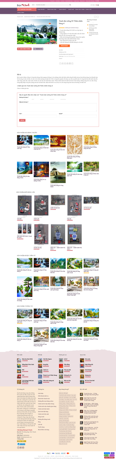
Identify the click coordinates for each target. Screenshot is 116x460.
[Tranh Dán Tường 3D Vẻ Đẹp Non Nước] (91, 332)
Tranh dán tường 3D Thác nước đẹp (23, 147)
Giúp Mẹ (69, 219)
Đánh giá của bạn (23, 97)
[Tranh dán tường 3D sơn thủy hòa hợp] (74, 332)
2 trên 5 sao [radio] (29, 99)
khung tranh (72, 405)
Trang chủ (52, 1)
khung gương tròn (71, 403)
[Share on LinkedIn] (70, 63)
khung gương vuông (63, 405)
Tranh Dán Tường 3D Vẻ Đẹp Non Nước (91, 339)
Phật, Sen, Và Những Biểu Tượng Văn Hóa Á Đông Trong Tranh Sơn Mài (90, 412)
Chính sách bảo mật (43, 414)
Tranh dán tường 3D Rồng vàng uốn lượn (90, 147)
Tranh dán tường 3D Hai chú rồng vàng (57, 150)
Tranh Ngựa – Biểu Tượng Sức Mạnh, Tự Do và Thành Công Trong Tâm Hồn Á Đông (91, 405)
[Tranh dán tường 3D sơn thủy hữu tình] (58, 332)
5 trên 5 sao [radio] (57, 99)
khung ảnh (70, 416)
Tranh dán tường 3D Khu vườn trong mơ (91, 174)
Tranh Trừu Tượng (80, 9)
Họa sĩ (72, 401)
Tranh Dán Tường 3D (29, 16)
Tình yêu (68, 441)
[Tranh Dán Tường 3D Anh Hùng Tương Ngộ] (41, 334)
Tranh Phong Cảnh (51, 9)
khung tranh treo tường (64, 414)
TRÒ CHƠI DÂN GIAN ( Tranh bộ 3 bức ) (24, 237)
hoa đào (67, 401)
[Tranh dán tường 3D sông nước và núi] (58, 314)
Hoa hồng (61, 399)
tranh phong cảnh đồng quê (65, 433)
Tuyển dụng (76, 1)
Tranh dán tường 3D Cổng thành (56, 186)
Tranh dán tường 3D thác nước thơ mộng (24, 300)
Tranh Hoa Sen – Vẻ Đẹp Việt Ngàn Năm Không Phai (91, 394)
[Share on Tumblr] (72, 63)
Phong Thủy (89, 9)
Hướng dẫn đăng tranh (44, 419)
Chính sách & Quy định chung (46, 403)
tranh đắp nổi (62, 441)
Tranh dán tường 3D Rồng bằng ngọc (73, 157)
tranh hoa (61, 426)
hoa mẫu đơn (62, 401)
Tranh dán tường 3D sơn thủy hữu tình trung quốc (74, 319)
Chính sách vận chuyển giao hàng (47, 406)
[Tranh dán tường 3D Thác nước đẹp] (41, 313)
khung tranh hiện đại (64, 412)
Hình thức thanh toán (44, 398)
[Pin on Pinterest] (67, 63)
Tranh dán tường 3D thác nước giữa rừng (41, 290)
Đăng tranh (82, 1)
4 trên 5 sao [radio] (47, 99)
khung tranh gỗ (72, 409)
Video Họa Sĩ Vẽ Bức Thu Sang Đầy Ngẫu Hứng (90, 434)
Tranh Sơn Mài (62, 9)
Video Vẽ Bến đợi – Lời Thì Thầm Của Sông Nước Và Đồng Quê (91, 429)
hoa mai (74, 399)
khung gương (62, 403)
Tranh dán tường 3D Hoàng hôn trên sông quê (90, 289)
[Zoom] (19, 42)
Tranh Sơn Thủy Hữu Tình (43, 16)
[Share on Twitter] (63, 63)
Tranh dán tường (70, 424)
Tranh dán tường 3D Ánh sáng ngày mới (74, 175)
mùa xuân (66, 418)
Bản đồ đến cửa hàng (43, 429)
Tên (20, 113)
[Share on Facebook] (60, 63)
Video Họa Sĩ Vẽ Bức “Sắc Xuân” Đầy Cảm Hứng (90, 438)
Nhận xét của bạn (23, 102)
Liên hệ (62, 1)
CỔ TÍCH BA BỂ (87, 208)
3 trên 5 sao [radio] (37, 99)
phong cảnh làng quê (64, 420)
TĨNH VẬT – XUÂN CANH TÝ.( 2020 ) (57, 248)
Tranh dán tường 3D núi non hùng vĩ (24, 270)
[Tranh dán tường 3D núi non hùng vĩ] (24, 332)
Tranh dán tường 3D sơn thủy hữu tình (57, 272)
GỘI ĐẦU (19, 219)
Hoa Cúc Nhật (72, 397)
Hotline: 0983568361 (109, 457)
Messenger (112, 455)
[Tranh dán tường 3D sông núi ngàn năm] (24, 313)
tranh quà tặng (62, 437)
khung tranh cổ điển (63, 409)
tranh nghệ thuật (63, 429)
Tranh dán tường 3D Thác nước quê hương (56, 289)
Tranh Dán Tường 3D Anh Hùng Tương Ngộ (73, 294)
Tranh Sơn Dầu (41, 9)
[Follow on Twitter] (21, 448)
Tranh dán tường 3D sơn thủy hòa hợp (74, 340)
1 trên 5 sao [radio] (21, 99)
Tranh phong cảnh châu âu (65, 431)
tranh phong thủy (63, 435)
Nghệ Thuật (71, 9)
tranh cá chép (62, 424)
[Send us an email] (23, 448)
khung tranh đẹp (63, 416)
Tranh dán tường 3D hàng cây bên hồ (91, 321)
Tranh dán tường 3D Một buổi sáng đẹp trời (41, 148)
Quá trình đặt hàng (43, 411)
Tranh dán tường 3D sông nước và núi (73, 272)
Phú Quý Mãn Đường (63, 422)
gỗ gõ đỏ (61, 397)
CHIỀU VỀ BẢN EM (55, 208)
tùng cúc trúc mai (63, 443)
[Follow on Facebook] (18, 448)
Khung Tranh (21, 12)
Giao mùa (73, 395)
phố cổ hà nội (72, 422)
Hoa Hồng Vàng (68, 399)
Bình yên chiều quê (63, 393)
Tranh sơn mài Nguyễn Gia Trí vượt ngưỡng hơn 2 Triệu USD (91, 423)
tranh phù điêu (71, 435)
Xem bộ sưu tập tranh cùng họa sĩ (66, 54)
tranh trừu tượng (70, 437)
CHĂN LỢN (36, 219)
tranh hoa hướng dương (70, 426)
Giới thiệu (58, 1)
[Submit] (70, 5)
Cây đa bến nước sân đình (64, 395)
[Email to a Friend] (65, 63)
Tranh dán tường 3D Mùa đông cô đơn (23, 177)
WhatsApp (106, 455)
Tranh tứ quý (62, 439)
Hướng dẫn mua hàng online (45, 401)
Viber (112, 453)
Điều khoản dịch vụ (43, 396)
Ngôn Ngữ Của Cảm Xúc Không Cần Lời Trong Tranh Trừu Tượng (90, 399)
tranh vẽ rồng (69, 439)
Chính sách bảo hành (43, 409)
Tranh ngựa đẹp (71, 429)
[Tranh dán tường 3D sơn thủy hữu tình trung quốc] (74, 312)
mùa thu (61, 418)
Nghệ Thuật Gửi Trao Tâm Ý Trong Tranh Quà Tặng (91, 442)
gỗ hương (66, 397)
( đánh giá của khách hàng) (72, 27)
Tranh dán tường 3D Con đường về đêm (40, 180)
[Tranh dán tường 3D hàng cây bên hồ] (91, 313)
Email (61, 113)
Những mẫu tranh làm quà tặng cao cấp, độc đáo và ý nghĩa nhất (91, 417)
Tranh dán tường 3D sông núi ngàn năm (91, 270)
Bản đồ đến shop (69, 1)
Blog (39, 422)
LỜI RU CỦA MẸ (38, 247)
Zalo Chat (107, 453)
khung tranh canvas (63, 407)
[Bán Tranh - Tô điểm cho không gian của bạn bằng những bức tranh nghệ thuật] (23, 5)
